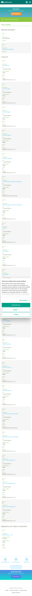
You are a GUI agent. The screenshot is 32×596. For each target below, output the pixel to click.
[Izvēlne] (30, 2)
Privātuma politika (23, 590)
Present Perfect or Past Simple (10, 413)
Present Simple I (6, 112)
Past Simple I (5, 251)
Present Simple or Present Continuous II (12, 205)
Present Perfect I (6, 344)
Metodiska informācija (7, 49)
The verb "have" (6, 88)
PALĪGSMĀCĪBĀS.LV (16, 13)
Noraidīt (16, 314)
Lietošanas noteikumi (14, 590)
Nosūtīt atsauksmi (16, 567)
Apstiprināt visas (16, 305)
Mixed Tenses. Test (7, 535)
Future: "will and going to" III (9, 506)
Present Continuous (7, 158)
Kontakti (6, 590)
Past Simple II (5, 274)
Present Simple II (6, 135)
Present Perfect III (7, 390)
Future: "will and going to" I (9, 460)
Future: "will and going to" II (9, 483)
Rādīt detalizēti (23, 300)
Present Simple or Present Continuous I (12, 181)
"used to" (4, 228)
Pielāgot (15, 309)
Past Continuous (6, 321)
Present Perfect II (6, 367)
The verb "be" (5, 65)
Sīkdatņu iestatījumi (16, 592)
